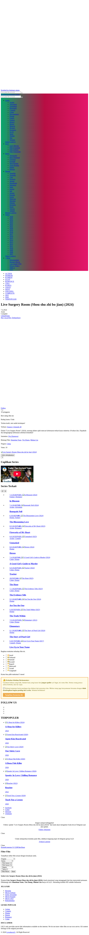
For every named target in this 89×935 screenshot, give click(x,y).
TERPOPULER (10, 299)
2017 (11, 234)
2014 (11, 240)
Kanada (12, 195)
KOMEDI (8, 277)
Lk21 (7, 144)
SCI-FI (7, 279)
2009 (11, 250)
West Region (14, 163)
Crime (12, 112)
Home (3, 847)
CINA (7, 283)
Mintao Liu (34, 440)
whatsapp (8, 814)
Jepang (12, 193)
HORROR (9, 275)
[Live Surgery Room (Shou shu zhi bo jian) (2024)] (19, 452)
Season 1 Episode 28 (14, 427)
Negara (7, 171)
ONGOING (9, 291)
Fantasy (12, 120)
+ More (7, 258)
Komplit (12, 161)
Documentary (14, 114)
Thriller (12, 136)
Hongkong (13, 183)
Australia (13, 175)
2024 (11, 221)
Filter (19, 847)
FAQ (11, 270)
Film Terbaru (14, 150)
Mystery (12, 128)
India (11, 187)
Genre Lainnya (10, 142)
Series (7, 154)
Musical (12, 126)
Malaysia (13, 199)
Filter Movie (5, 871)
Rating (12, 167)
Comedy (12, 110)
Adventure (13, 104)
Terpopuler (13, 156)
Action (12, 102)
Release (12, 169)
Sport (11, 134)
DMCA (12, 268)
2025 (11, 219)
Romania (13, 205)
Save (19, 318)
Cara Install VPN (15, 264)
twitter (7, 810)
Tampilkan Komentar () (14, 695)
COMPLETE (10, 293)
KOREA (8, 285)
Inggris (12, 189)
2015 (11, 238)
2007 (11, 254)
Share (23, 847)
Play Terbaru (12, 318)
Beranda (8, 891)
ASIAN (8, 287)
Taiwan (12, 209)
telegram (8, 812)
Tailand (12, 211)
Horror (12, 124)
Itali (11, 191)
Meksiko (13, 201)
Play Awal (4, 318)
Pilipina (12, 203)
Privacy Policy (15, 266)
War (11, 138)
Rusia (11, 207)
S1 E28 (14, 847)
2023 (11, 222)
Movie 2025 (9, 899)
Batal (13, 871)
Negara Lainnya (10, 213)
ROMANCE (9, 281)
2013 (11, 242)
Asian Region (14, 165)
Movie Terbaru (10, 893)
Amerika (13, 173)
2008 (11, 252)
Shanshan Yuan (16, 440)
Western (12, 140)
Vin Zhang (26, 440)
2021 (11, 226)
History (12, 122)
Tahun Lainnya (10, 256)
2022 (11, 224)
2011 (11, 246)
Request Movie (15, 262)
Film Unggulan (15, 148)
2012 (11, 244)
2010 (11, 248)
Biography (13, 108)
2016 (11, 236)
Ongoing (13, 159)
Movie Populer (10, 897)
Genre (7, 100)
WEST (7, 289)
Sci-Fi (12, 132)
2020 (11, 228)
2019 (11, 230)
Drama (12, 116)
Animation (13, 106)
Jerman (12, 181)
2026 (11, 217)
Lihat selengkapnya (8, 455)
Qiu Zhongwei (13, 436)
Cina (11, 177)
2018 (11, 232)
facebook (8, 808)
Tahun (7, 215)
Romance (13, 130)
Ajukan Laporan (44, 842)
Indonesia (13, 185)
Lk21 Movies (14, 146)
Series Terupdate (11, 895)
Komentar (8, 847)
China (3, 316)
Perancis (12, 179)
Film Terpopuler (15, 152)
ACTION (8, 273)
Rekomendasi (14, 260)
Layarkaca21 (11, 932)
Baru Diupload (15, 158)
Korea (12, 197)
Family (12, 118)
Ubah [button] (12, 419)
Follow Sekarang (44, 830)
